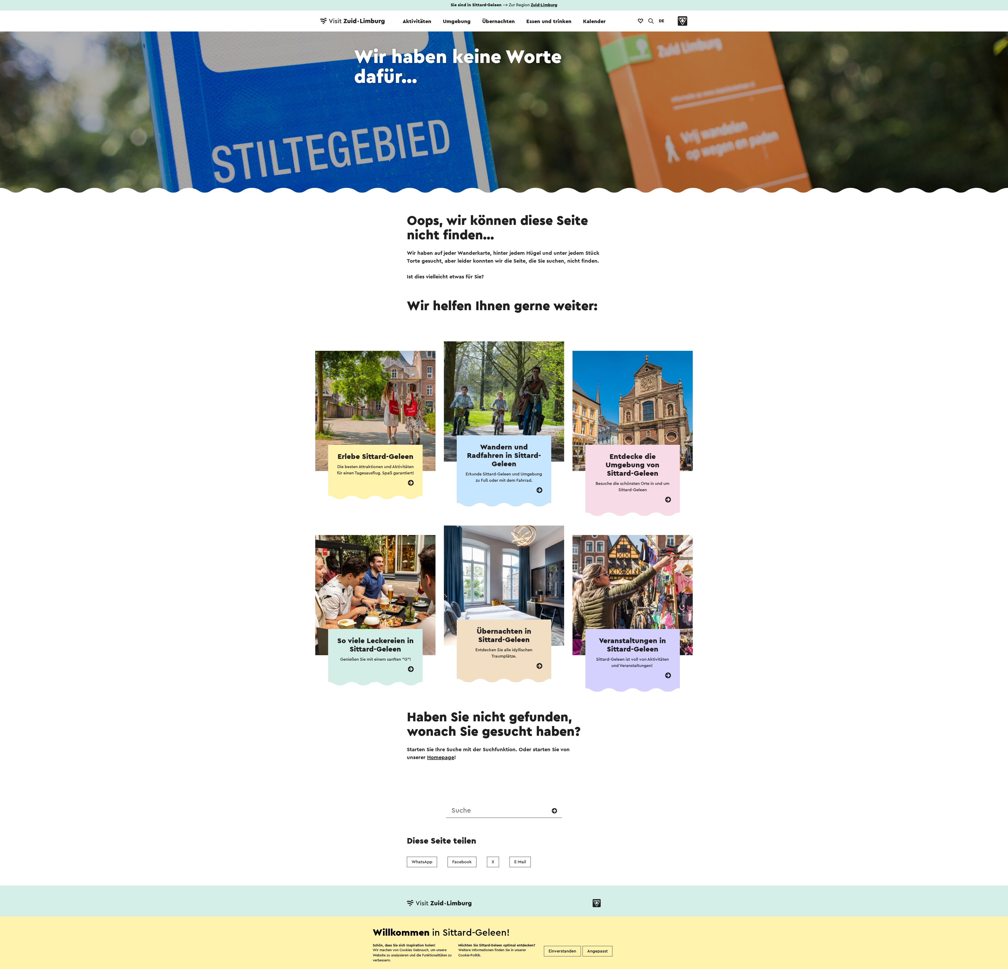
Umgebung (457, 21)
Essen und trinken (548, 21)
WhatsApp (422, 862)
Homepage (440, 757)
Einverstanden (562, 951)
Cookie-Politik (469, 955)
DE (661, 21)
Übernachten (498, 21)
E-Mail (520, 862)
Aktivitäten (417, 21)
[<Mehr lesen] (411, 483)
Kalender (594, 21)
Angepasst (597, 951)
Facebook (462, 862)
